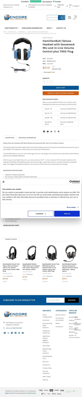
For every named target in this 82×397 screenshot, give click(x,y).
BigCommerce (9, 393)
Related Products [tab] (11, 239)
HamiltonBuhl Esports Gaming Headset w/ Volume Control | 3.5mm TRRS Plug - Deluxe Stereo (70, 267)
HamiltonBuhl (73, 317)
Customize (39, 214)
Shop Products (11, 28)
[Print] (51, 131)
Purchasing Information (32, 28)
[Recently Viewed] (70, 17)
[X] (54, 131)
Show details (71, 207)
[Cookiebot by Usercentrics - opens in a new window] (71, 181)
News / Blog (46, 376)
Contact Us (61, 28)
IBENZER (71, 332)
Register (77, 6)
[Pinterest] (58, 131)
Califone (71, 320)
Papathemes (31, 393)
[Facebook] (44, 131)
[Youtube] (22, 332)
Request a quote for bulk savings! (61, 93)
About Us (45, 361)
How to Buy (46, 346)
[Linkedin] (4, 332)
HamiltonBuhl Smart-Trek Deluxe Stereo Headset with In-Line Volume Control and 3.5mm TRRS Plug (11, 267)
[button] (72, 391)
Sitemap (45, 380)
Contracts (46, 320)
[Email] (47, 131)
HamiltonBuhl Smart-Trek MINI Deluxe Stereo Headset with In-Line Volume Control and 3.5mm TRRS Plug (50, 267)
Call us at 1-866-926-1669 (14, 328)
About (49, 28)
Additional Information (27, 138)
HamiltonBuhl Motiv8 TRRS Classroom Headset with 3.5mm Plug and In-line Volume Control (31, 266)
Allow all (67, 214)
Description (9, 138)
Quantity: (46, 78)
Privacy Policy (47, 368)
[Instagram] (15, 332)
